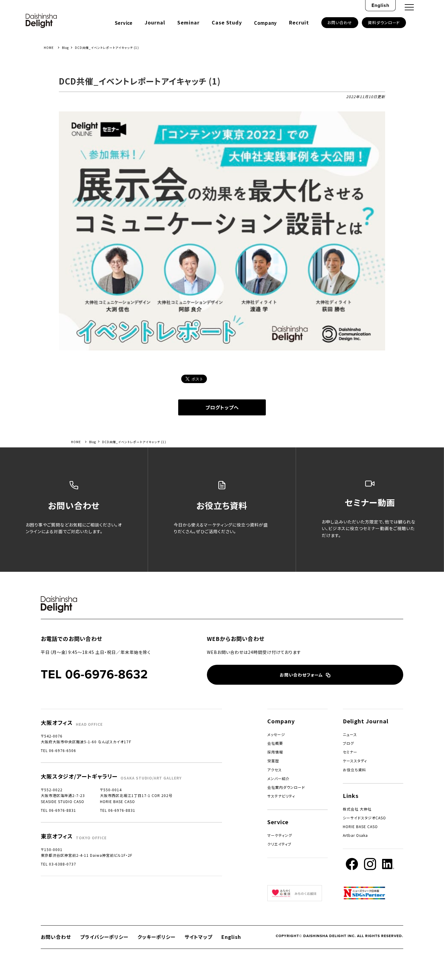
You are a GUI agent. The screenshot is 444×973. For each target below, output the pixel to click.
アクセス (274, 769)
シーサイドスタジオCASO (364, 817)
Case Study (227, 22)
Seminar (188, 22)
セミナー (350, 751)
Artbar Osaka (355, 835)
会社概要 (275, 743)
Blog (65, 47)
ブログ (348, 743)
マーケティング (279, 835)
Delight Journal (365, 721)
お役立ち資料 (354, 769)
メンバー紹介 (278, 778)
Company (265, 23)
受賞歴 (273, 760)
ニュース (350, 734)
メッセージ (276, 734)
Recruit (299, 22)
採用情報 (275, 751)
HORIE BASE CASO (360, 826)
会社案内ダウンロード (286, 787)
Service (124, 23)
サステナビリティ (281, 796)
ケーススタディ (355, 760)
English (380, 5)
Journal (155, 22)
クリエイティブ (279, 844)
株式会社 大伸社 (357, 808)
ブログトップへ (222, 407)
